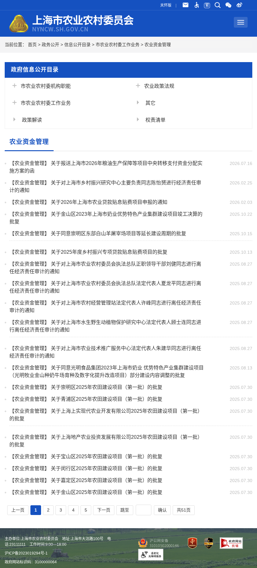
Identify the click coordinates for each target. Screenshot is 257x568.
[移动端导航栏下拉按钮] (241, 22)
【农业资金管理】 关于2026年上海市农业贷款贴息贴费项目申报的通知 (88, 202)
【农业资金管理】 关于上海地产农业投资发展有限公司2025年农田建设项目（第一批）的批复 (105, 440)
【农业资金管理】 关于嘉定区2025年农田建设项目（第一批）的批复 (85, 480)
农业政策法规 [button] (159, 86)
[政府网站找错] (229, 543)
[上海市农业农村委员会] (72, 22)
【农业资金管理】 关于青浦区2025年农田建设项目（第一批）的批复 (85, 399)
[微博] (239, 5)
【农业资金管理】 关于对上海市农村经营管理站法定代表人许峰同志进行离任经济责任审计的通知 (105, 306)
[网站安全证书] (206, 543)
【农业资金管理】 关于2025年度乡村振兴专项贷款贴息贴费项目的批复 (88, 252)
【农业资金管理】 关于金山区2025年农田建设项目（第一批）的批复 (85, 492)
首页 (32, 44)
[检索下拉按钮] (217, 5)
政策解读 (31, 120)
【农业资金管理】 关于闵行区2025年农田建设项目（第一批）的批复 (85, 468)
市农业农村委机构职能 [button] (46, 86)
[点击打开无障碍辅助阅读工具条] (196, 5)
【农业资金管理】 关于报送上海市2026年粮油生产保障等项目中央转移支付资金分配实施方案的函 (105, 167)
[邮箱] (186, 5)
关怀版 (165, 5)
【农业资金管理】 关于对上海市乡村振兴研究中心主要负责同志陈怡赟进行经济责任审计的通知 (105, 186)
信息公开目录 (77, 44)
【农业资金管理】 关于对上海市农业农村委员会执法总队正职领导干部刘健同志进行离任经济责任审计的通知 (105, 267)
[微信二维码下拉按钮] (228, 5)
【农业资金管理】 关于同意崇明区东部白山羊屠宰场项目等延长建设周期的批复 (97, 233)
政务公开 (50, 44)
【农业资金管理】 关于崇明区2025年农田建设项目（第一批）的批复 (85, 387)
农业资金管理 (157, 44)
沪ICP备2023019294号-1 (26, 553)
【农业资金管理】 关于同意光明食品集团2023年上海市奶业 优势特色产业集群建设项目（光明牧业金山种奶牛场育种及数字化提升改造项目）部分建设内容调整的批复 (106, 371)
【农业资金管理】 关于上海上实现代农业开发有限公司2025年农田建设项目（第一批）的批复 (105, 414)
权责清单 (154, 120)
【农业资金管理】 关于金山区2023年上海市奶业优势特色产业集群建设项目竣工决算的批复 (105, 217)
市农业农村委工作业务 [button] (46, 103)
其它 (149, 103)
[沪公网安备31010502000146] (157, 543)
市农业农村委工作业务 (117, 44)
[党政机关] (189, 543)
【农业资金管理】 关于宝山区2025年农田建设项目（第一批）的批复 (85, 456)
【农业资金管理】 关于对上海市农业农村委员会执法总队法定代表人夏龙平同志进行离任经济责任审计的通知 (105, 287)
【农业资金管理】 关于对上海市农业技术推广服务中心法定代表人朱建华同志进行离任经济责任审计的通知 (105, 352)
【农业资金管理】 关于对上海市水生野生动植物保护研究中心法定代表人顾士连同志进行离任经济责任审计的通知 (105, 326)
